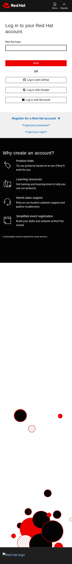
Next (36, 63)
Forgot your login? (36, 132)
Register (64, 8)
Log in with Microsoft (37, 99)
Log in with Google (37, 89)
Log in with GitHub (37, 80)
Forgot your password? (36, 125)
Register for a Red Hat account (34, 118)
